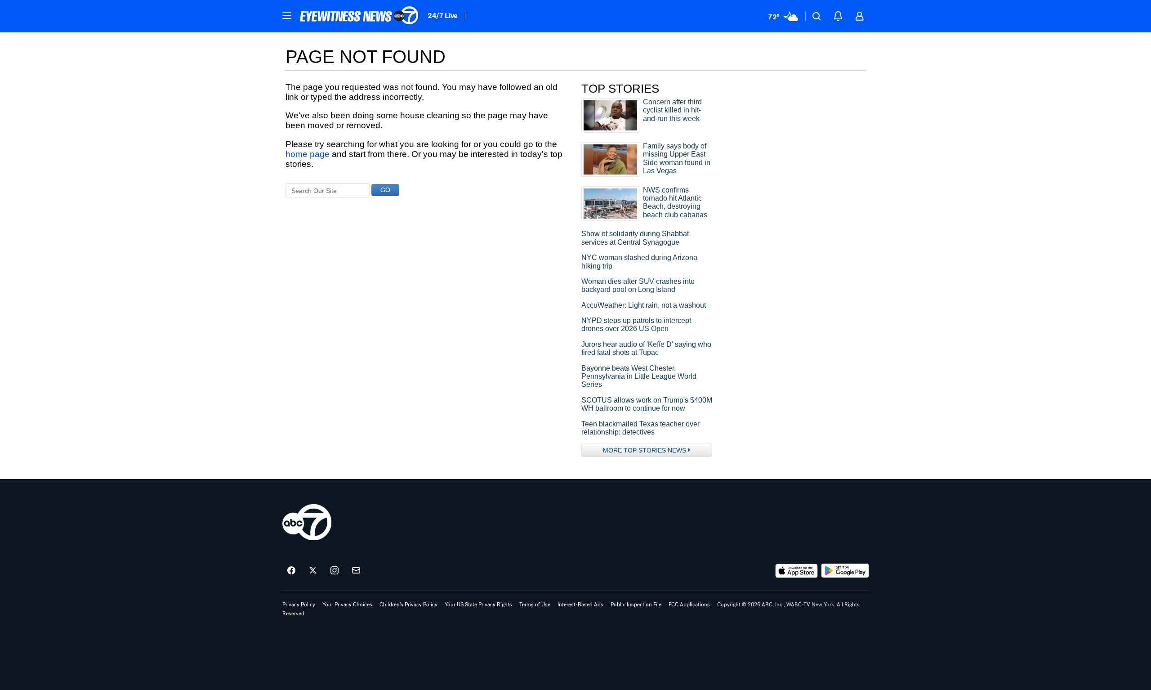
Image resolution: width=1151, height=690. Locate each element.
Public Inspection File (636, 604)
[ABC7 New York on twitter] (313, 571)
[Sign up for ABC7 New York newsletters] (356, 571)
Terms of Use (534, 604)
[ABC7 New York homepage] (359, 16)
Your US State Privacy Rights (478, 604)
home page (308, 154)
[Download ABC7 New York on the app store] (796, 571)
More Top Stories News (644, 450)
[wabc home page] (306, 522)
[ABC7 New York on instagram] (335, 571)
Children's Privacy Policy (408, 604)
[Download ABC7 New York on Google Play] (845, 571)
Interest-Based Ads (580, 604)
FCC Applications (689, 604)
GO (385, 189)
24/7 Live (443, 15)
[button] (286, 15)
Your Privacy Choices (347, 604)
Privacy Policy (298, 604)
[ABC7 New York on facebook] (291, 571)
